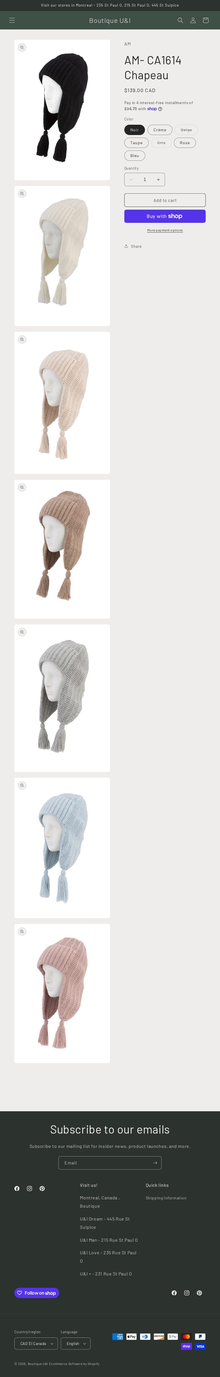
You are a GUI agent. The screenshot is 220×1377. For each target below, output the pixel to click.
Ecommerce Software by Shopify (74, 1364)
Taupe (136, 142)
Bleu (134, 155)
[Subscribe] (155, 1163)
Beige (189, 131)
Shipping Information (166, 1197)
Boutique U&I (38, 1364)
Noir (134, 129)
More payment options (165, 230)
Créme (160, 129)
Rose (185, 142)
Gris (164, 144)
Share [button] (136, 246)
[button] (12, 20)
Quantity (131, 168)
